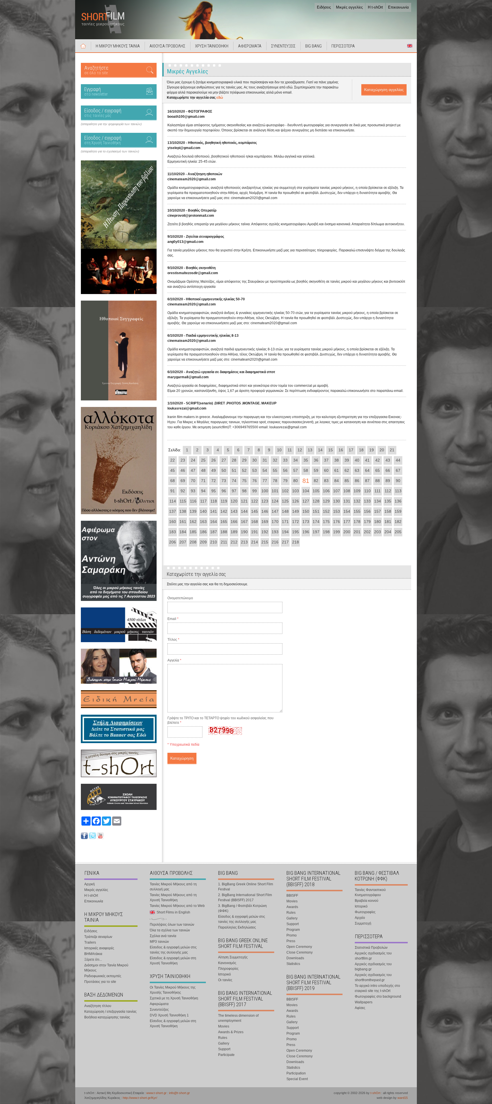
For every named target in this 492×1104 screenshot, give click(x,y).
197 (316, 532)
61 (336, 470)
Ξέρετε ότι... (93, 960)
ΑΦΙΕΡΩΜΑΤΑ (249, 46)
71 (203, 480)
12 (300, 450)
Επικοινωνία (398, 7)
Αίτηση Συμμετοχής (233, 957)
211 (224, 542)
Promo (291, 935)
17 (351, 450)
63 (357, 470)
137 (172, 511)
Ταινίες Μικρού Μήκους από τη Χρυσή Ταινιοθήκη (173, 897)
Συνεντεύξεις (159, 1010)
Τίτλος (173, 640)
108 (346, 491)
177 (346, 521)
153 (336, 511)
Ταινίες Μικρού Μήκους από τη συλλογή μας (173, 886)
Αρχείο (360, 918)
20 (382, 450)
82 (316, 480)
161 (182, 521)
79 (285, 480)
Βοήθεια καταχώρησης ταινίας (107, 1017)
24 (193, 460)
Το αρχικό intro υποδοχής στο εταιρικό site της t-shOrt (377, 988)
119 (224, 501)
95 (213, 491)
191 (254, 532)
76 (254, 480)
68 (172, 480)
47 (193, 470)
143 (234, 511)
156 (367, 511)
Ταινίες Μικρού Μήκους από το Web (177, 906)
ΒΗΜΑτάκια (93, 954)
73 (224, 480)
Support (224, 1049)
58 (306, 470)
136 (398, 501)
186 (203, 532)
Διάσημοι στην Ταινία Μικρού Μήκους (106, 967)
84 (336, 480)
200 (346, 532)
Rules (222, 1038)
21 (392, 450)
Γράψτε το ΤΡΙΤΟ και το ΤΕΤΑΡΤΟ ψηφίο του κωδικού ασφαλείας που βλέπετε (220, 720)
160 (172, 521)
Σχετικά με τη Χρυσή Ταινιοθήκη (174, 998)
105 (316, 491)
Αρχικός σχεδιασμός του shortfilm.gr (373, 955)
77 (265, 480)
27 (224, 460)
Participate (226, 1055)
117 (203, 501)
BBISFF (292, 896)
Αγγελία (174, 660)
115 (183, 501)
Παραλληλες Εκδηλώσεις (237, 927)
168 (254, 521)
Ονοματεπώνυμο (180, 598)
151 (316, 511)
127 (305, 501)
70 (193, 480)
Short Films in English (410, 45)
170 (275, 521)
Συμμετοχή (363, 923)
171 (285, 521)
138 (182, 511)
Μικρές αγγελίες (349, 7)
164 (213, 521)
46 (183, 470)
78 (275, 480)
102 (285, 491)
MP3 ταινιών (159, 942)
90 (398, 480)
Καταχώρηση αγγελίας (384, 89)
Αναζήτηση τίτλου (97, 1006)
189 (234, 532)
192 (264, 532)
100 (264, 491)
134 (377, 501)
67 (398, 470)
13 (310, 450)
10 (279, 450)
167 (244, 521)
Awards (292, 907)
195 (295, 532)
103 (295, 491)
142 (223, 511)
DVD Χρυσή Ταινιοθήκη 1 (169, 1015)
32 (275, 460)
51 (234, 470)
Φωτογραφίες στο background (378, 996)
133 (367, 501)
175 (326, 521)
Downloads (295, 958)
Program (293, 930)
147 (275, 511)
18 (361, 450)
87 (367, 480)
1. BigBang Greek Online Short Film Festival (245, 886)
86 (357, 480)
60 (326, 470)
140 (203, 511)
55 (275, 470)
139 (193, 511)
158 (387, 511)
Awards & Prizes (230, 1032)
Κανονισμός (227, 963)
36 (316, 460)
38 (336, 460)
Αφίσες (360, 1008)
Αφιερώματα (159, 1004)
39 (347, 460)
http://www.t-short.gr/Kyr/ (140, 1097)
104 (305, 491)
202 (367, 532)
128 (316, 501)
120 (234, 501)
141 (213, 511)
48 (203, 470)
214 (254, 542)
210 (213, 542)
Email (173, 619)
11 (290, 450)
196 (305, 532)
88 (377, 480)
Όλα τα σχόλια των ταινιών (170, 930)
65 (377, 470)
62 (347, 470)
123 (264, 501)
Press (290, 941)
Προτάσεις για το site (100, 982)
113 (398, 491)
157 (377, 511)
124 (275, 501)
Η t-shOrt (375, 7)
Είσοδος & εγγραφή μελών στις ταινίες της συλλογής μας (173, 949)
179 (367, 521)
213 (244, 542)
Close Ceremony (299, 952)
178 (357, 521)
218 (295, 542)
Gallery (223, 1043)
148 (285, 511)
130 (336, 501)
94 (203, 491)
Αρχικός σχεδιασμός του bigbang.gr (373, 966)
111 (377, 491)
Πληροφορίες (228, 969)
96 (224, 491)
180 (377, 521)
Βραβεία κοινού (366, 901)
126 (295, 501)
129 (326, 501)
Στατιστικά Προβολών (371, 948)
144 (244, 511)
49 (213, 470)
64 (367, 470)
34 (295, 460)
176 (336, 521)
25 (203, 460)
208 (193, 542)
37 (326, 460)
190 (244, 532)
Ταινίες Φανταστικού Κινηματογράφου (370, 892)
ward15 (402, 1097)
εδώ (219, 98)
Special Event (297, 1079)
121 (244, 501)
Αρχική (83, 45)
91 (172, 491)
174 (316, 521)
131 (346, 501)
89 (388, 480)
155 (357, 511)
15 (330, 450)
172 (295, 521)
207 (182, 542)
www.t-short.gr (156, 1093)
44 (398, 460)
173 (305, 521)
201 (357, 532)
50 (224, 470)
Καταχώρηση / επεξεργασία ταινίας (110, 1012)
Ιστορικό (224, 974)
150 (305, 511)
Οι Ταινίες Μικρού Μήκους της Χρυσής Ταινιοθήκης (173, 990)
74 (234, 480)
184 (182, 532)
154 (346, 511)
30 (254, 460)
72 (213, 480)
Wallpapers (363, 1002)
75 (244, 480)
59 (316, 470)
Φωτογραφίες (365, 912)
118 (213, 501)
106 (326, 491)
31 (265, 460)
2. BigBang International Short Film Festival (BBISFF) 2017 (245, 897)
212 (234, 542)
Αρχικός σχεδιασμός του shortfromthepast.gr (373, 977)
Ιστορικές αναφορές (99, 948)
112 (388, 491)
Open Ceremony (299, 947)
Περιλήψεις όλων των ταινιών (172, 925)
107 (336, 491)
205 (398, 532)
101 (275, 491)
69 (183, 480)
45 (172, 470)
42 (377, 460)
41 (367, 460)
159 (398, 511)
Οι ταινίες (225, 980)
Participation (296, 1073)
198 (326, 532)
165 (223, 521)
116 (193, 501)
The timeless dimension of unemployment (238, 1018)
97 (234, 491)
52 (244, 470)
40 (357, 460)
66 (388, 470)
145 (254, 511)
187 (213, 532)
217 (285, 542)
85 (347, 480)
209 (203, 542)
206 (172, 542)
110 (367, 491)
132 (357, 501)
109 (357, 491)
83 (326, 480)
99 (254, 491)
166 (234, 521)
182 (398, 521)
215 (264, 542)
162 (193, 521)
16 (341, 450)
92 (183, 491)
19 (371, 450)
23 (183, 460)
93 (193, 491)
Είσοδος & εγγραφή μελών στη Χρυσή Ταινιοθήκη (173, 960)
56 (285, 470)
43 (388, 460)
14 (320, 450)
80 (295, 480)
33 (285, 460)
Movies (223, 1026)
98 (244, 491)
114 (172, 501)
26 (213, 460)
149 (295, 511)
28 (234, 460)
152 (326, 511)
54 (265, 470)
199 (336, 532)
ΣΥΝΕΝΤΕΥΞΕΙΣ (283, 46)
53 (254, 470)
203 (377, 532)
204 (387, 532)
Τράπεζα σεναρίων (98, 937)
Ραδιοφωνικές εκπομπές (102, 976)
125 (285, 501)
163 (203, 521)
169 (264, 521)
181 (387, 521)
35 (306, 460)
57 (295, 470)
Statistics (293, 964)
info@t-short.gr (179, 1093)
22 (172, 460)
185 (193, 532)
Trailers (90, 942)
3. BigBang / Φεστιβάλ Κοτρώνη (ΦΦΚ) (242, 908)
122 (254, 501)
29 (244, 460)
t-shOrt (375, 1093)
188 (223, 532)
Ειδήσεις (324, 7)
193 (275, 532)
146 (264, 511)
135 (387, 501)
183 (172, 532)
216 (275, 542)
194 (285, 532)
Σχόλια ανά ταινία (163, 936)
